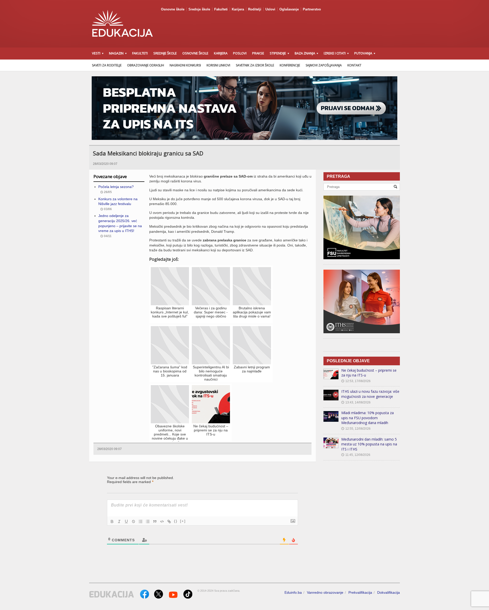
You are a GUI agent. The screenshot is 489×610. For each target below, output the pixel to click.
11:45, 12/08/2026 (355, 455)
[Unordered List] (147, 521)
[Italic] (119, 521)
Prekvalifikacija (360, 592)
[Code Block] (162, 521)
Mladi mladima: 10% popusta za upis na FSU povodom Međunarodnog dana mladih (367, 417)
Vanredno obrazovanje (325, 592)
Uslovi (270, 9)
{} (176, 521)
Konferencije (290, 65)
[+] (183, 521)
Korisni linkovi (218, 65)
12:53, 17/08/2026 (356, 381)
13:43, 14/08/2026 (356, 402)
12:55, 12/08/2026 (356, 428)
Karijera (238, 9)
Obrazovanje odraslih (145, 65)
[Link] (169, 521)
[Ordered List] (140, 521)
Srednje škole (199, 9)
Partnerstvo (312, 9)
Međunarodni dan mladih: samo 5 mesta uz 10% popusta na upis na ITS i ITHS (369, 444)
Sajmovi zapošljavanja (324, 65)
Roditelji (254, 9)
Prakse (258, 53)
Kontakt (354, 65)
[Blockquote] (154, 521)
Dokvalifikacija (388, 592)
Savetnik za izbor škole (255, 65)
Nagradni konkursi (185, 65)
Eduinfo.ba (293, 592)
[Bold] (112, 521)
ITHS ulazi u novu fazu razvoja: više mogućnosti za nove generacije (370, 394)
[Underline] (126, 521)
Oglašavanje (289, 9)
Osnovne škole (172, 9)
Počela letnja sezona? (116, 187)
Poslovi (240, 53)
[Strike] (133, 521)
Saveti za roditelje (106, 65)
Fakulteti (221, 9)
